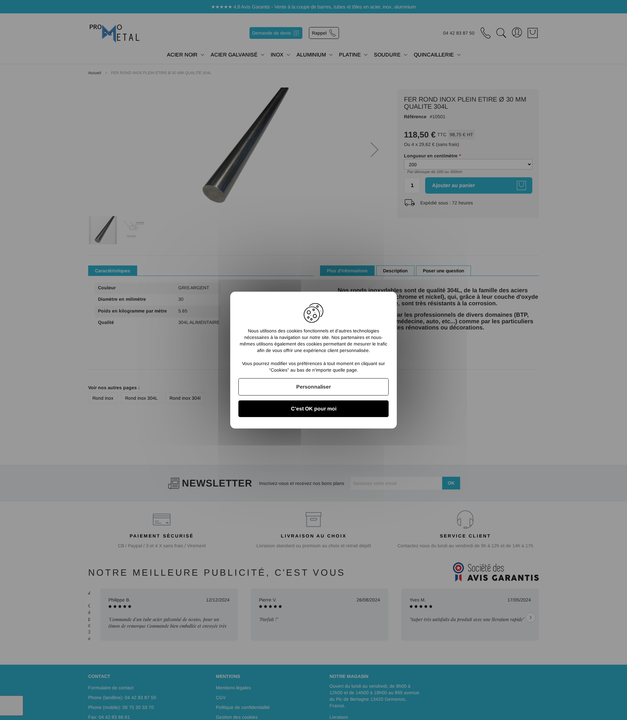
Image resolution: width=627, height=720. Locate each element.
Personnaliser (313, 387)
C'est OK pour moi (313, 408)
